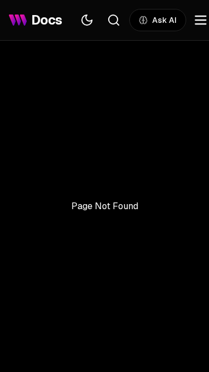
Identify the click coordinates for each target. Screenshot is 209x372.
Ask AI (164, 20)
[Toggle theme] (87, 20)
